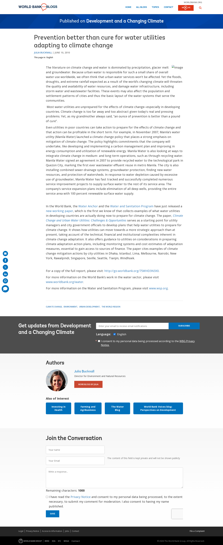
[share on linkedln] (5, 274)
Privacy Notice (81, 497)
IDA (53, 541)
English (50, 57)
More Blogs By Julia (88, 384)
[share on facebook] (5, 260)
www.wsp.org (158, 288)
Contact (168, 7)
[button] (200, 7)
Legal (20, 531)
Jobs (67, 531)
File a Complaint (197, 531)
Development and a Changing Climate (125, 21)
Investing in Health (58, 408)
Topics (155, 7)
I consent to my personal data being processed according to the (148, 343)
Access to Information (52, 531)
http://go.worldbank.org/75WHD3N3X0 (131, 271)
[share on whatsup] (5, 280)
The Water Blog (117, 408)
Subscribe (184, 326)
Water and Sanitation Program (131, 206)
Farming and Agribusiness (88, 408)
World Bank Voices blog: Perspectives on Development (158, 408)
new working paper (59, 211)
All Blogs (141, 7)
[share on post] (5, 267)
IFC (59, 541)
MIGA (66, 541)
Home (128, 7)
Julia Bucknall (43, 52)
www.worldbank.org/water (64, 282)
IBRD (47, 541)
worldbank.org (193, 2)
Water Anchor (88, 206)
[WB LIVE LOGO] (186, 8)
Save (52, 514)
